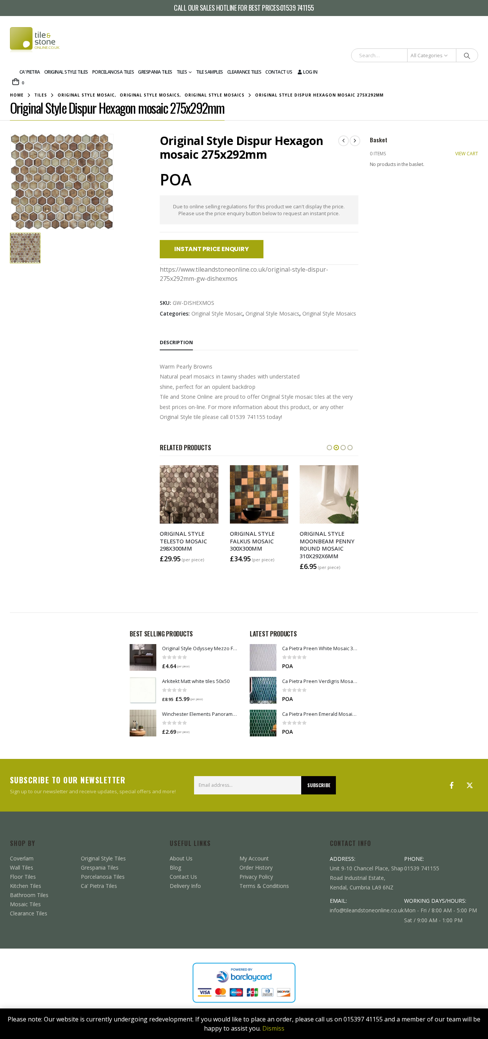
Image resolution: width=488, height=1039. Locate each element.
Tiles (182, 72)
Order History (256, 867)
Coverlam (22, 858)
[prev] (343, 140)
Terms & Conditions (264, 885)
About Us (181, 858)
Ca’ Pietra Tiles (99, 885)
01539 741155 (297, 8)
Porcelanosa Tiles (113, 72)
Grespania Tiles (155, 72)
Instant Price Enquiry (211, 249)
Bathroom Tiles (29, 895)
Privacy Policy (256, 876)
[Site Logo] (34, 40)
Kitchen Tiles (25, 885)
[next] (355, 140)
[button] (329, 447)
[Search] (467, 55)
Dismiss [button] (273, 1028)
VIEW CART (466, 153)
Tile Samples (209, 72)
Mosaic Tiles (25, 904)
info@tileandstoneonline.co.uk (367, 910)
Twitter (469, 785)
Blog (175, 867)
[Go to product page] (143, 657)
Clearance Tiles (244, 72)
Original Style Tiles (66, 72)
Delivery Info (185, 885)
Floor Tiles (23, 876)
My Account (254, 858)
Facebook (451, 785)
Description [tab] (176, 342)
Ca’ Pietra (29, 72)
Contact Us (278, 72)
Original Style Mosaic (216, 313)
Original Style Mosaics (272, 313)
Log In (310, 72)
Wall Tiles (21, 867)
